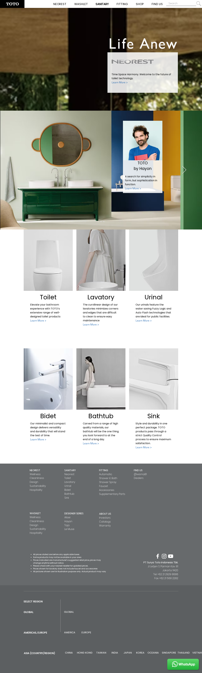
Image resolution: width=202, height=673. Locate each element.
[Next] (184, 170)
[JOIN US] (183, 664)
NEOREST (35, 470)
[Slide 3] (103, 221)
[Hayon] (98, 221)
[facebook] (157, 556)
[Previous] (18, 170)
